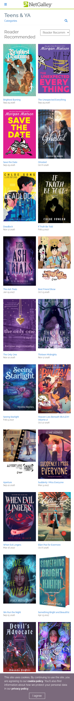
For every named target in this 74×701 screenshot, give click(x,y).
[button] (19, 70)
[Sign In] (5, 4)
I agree (37, 695)
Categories (10, 20)
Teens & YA (17, 15)
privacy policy (19, 688)
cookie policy (35, 681)
